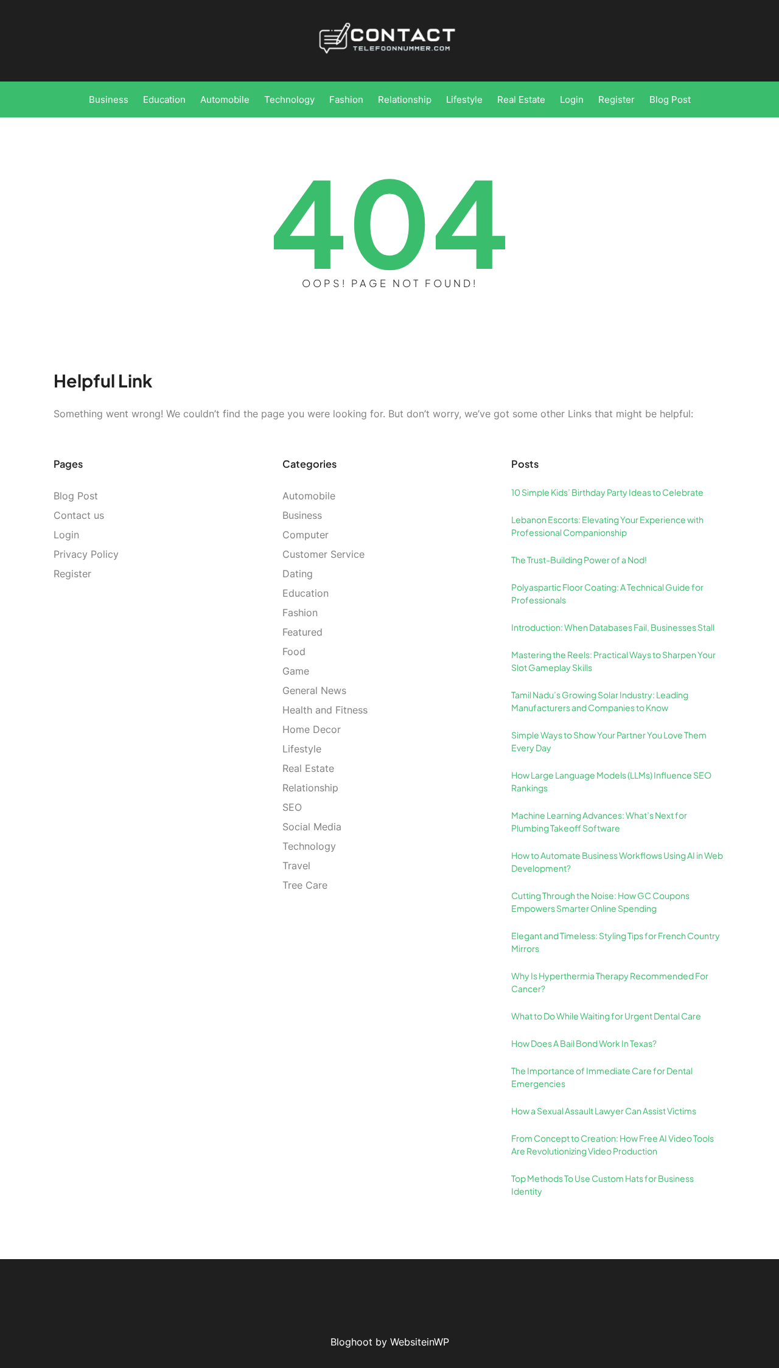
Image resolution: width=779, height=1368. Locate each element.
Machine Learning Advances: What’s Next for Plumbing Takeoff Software (599, 821)
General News (314, 690)
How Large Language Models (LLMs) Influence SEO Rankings (611, 781)
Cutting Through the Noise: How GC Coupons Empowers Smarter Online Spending (600, 902)
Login (66, 535)
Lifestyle (301, 749)
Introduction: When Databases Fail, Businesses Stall (612, 627)
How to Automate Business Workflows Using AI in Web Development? (617, 861)
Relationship (310, 788)
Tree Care (304, 885)
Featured (302, 632)
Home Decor (311, 729)
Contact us (79, 515)
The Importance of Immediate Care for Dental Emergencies (602, 1077)
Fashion (300, 612)
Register (72, 574)
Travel (296, 865)
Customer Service (323, 554)
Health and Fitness (325, 710)
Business (302, 515)
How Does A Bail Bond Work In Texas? (584, 1043)
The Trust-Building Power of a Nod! (579, 559)
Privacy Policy (86, 554)
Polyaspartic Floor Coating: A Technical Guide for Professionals (607, 593)
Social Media (311, 827)
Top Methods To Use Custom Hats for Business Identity (602, 1184)
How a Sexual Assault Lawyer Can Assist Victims (603, 1110)
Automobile (308, 496)
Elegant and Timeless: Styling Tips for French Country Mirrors (615, 942)
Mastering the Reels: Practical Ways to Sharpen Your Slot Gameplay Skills (613, 661)
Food (294, 651)
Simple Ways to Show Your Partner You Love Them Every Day (609, 741)
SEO (292, 807)
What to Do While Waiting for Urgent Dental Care (606, 1015)
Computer (305, 535)
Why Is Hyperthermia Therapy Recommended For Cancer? (609, 982)
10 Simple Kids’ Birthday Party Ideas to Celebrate (607, 492)
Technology (309, 846)
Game (295, 671)
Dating (297, 574)
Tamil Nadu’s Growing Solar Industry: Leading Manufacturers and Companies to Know (599, 701)
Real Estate (308, 768)
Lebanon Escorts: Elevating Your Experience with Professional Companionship (607, 526)
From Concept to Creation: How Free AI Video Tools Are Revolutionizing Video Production (612, 1144)
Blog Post (76, 496)
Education (305, 593)
